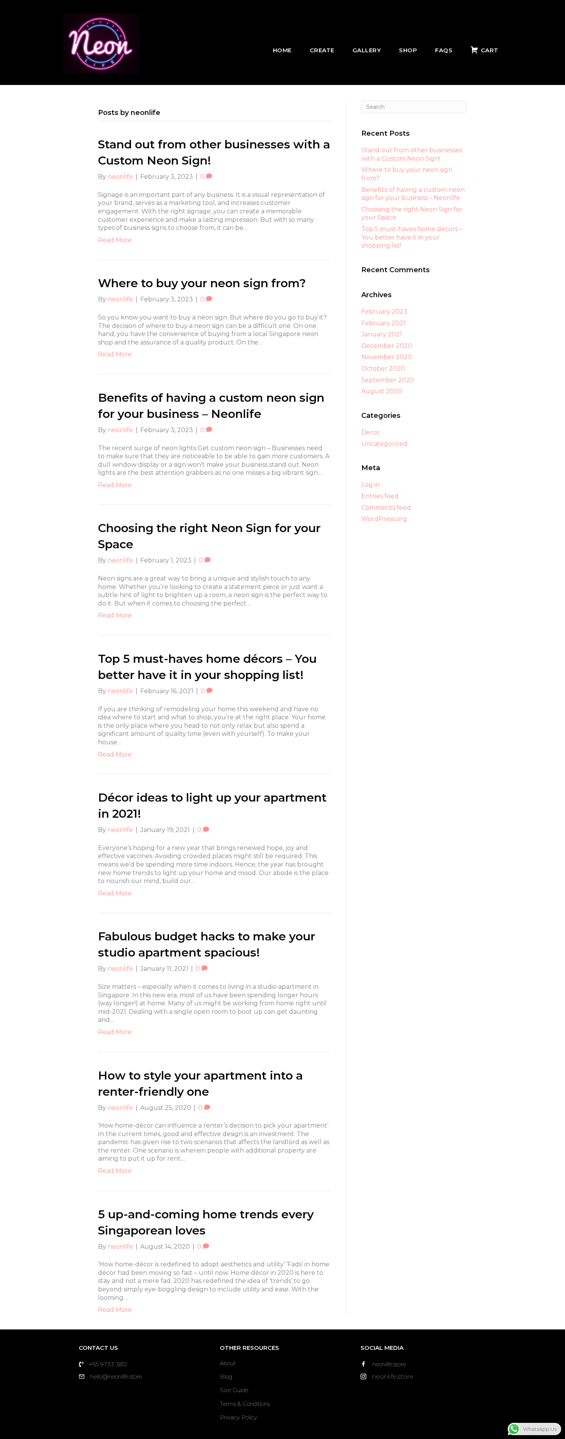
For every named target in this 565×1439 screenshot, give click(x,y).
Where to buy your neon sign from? (202, 283)
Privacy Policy (238, 1417)
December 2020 (386, 345)
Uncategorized (384, 444)
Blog (226, 1376)
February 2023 (384, 311)
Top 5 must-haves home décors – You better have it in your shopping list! (411, 237)
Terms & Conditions (245, 1403)
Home (282, 50)
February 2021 (383, 323)
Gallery (366, 50)
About (228, 1363)
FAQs (443, 50)
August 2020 (381, 391)
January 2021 (381, 334)
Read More (115, 240)
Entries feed (380, 496)
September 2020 (387, 380)
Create (322, 50)
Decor (370, 432)
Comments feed (386, 507)
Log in (370, 484)
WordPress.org (384, 518)
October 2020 (383, 368)
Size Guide (234, 1390)
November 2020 (386, 357)
